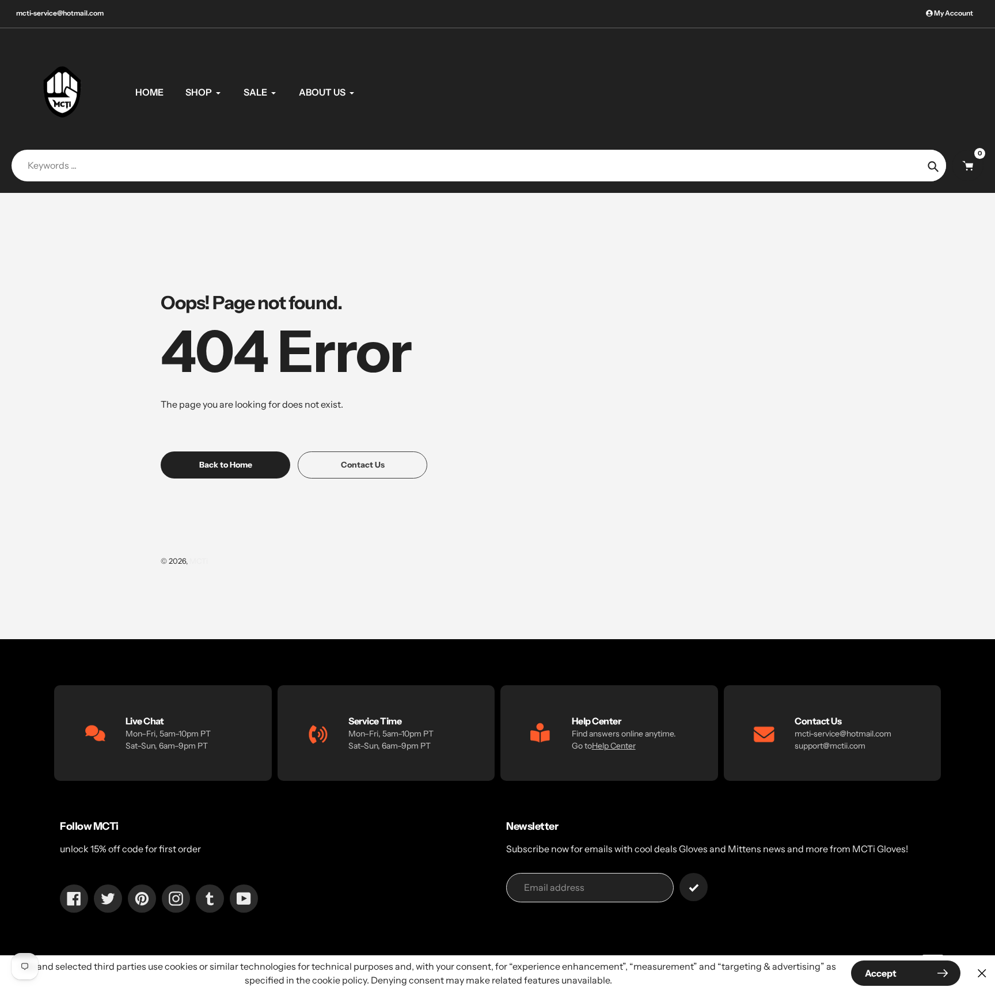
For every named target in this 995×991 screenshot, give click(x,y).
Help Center (614, 746)
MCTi (198, 560)
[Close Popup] (982, 973)
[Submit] (693, 887)
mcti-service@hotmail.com (60, 13)
